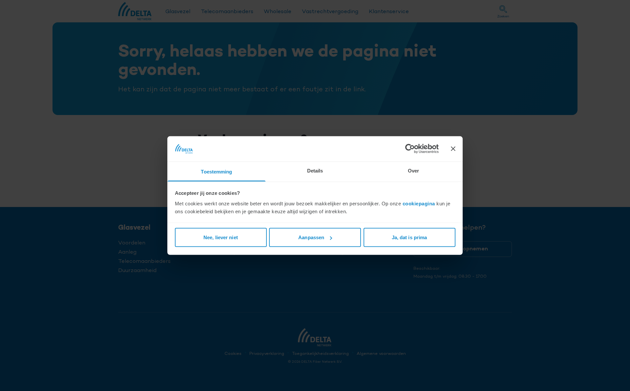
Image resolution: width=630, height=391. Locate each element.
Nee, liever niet (220, 237)
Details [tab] (315, 170)
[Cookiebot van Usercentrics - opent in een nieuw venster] (410, 149)
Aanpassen (311, 237)
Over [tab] (413, 170)
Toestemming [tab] (216, 171)
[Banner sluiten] (453, 149)
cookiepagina (419, 203)
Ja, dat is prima (409, 237)
